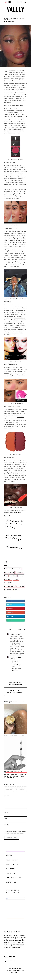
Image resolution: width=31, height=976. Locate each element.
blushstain (12, 575)
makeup (15, 579)
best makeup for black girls (12, 569)
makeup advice (8, 582)
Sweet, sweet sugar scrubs (14, 735)
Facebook (10, 600)
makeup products (9, 586)
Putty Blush (14, 114)
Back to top (15, 972)
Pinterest (10, 608)
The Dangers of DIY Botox (13, 771)
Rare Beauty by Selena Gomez (12, 240)
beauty (6, 565)
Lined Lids (14, 547)
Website (6, 825)
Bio (10, 629)
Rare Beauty (12, 263)
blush (6, 575)
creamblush (7, 579)
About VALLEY (12, 860)
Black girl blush (9, 572)
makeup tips (20, 586)
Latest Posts (21, 629)
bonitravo (12, 129)
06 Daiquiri (22, 474)
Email (9, 620)
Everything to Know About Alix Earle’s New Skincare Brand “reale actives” (15, 776)
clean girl (20, 575)
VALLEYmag (17, 512)
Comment (7, 795)
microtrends (7, 589)
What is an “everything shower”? (15, 691)
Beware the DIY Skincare (15, 683)
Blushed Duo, (20, 417)
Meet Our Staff (13, 864)
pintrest (15, 589)
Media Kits (10, 873)
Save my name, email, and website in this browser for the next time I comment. (15, 833)
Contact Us (11, 882)
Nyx (5, 189)
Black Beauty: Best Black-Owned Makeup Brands (14, 524)
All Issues (10, 869)
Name (6, 812)
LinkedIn (10, 616)
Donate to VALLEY (13, 877)
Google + (10, 612)
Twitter (10, 604)
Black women (19, 572)
